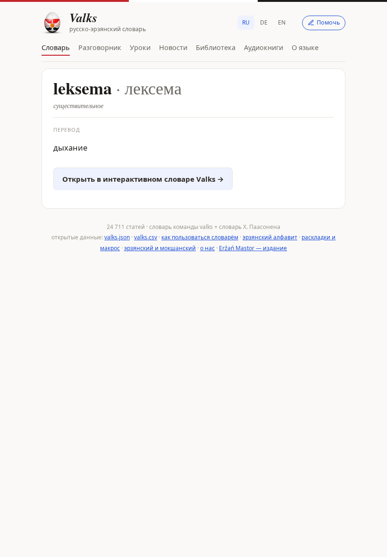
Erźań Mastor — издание (253, 248)
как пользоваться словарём (199, 237)
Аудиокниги (263, 47)
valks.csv (145, 237)
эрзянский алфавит (270, 237)
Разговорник (99, 47)
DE (264, 22)
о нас (207, 248)
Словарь (56, 47)
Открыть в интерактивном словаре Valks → (143, 179)
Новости (173, 47)
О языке (305, 47)
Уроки (140, 47)
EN (282, 22)
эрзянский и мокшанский (160, 248)
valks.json (117, 237)
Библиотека (216, 47)
